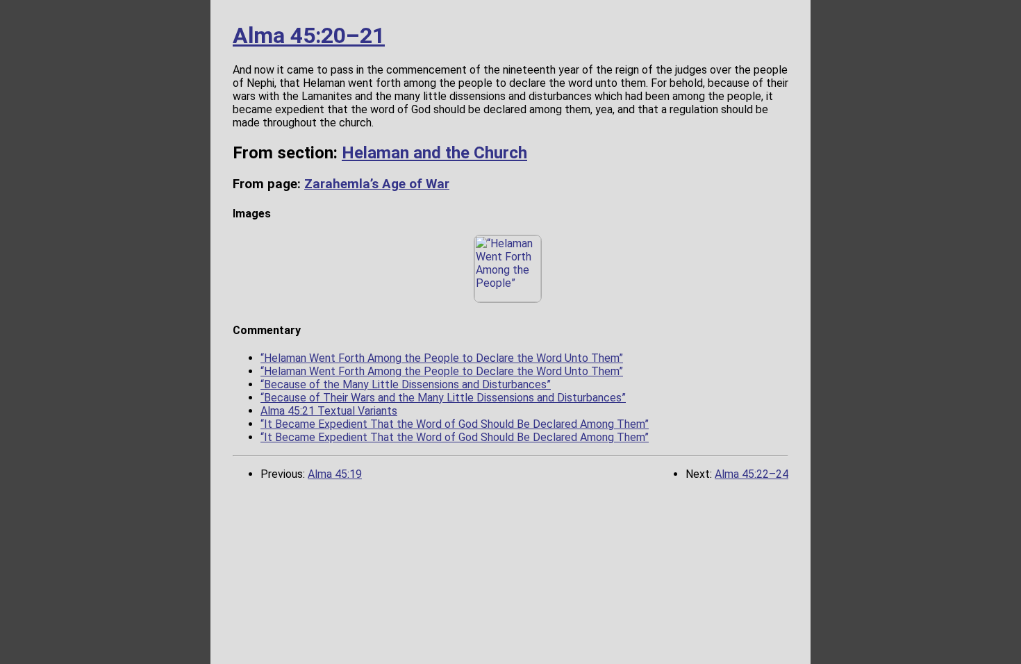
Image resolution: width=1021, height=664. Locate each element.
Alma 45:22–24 (751, 474)
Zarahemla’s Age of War (376, 184)
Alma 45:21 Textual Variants (328, 410)
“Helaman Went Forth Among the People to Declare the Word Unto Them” (441, 358)
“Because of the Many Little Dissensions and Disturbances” (405, 384)
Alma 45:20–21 (309, 35)
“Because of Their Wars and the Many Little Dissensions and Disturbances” (443, 397)
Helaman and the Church (434, 153)
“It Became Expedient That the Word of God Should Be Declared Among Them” (454, 424)
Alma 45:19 (335, 474)
